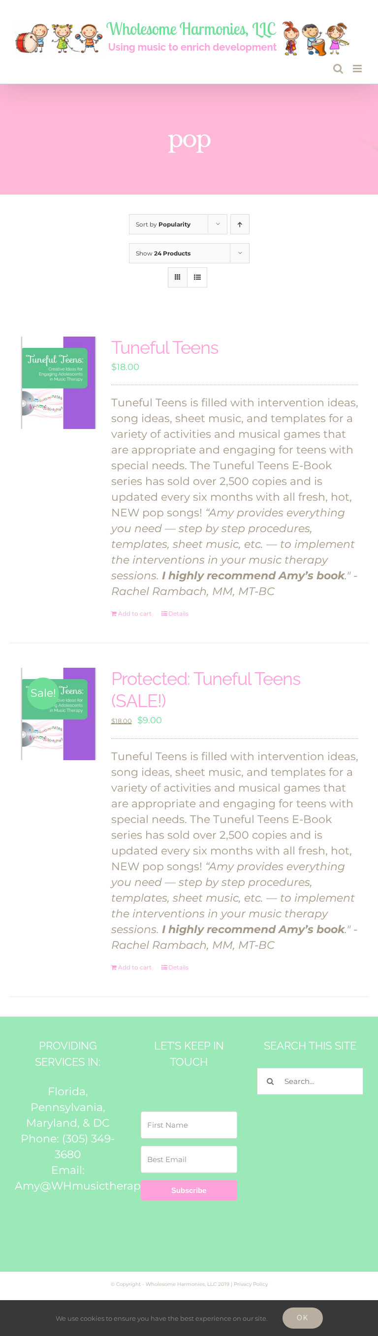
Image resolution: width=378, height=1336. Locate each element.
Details (178, 613)
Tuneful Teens (164, 347)
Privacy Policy (251, 1284)
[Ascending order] (240, 224)
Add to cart (135, 613)
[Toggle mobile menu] (358, 68)
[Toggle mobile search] (338, 68)
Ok (303, 1318)
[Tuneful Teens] (58, 383)
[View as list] (197, 277)
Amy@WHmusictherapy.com (94, 1186)
